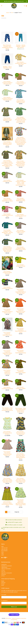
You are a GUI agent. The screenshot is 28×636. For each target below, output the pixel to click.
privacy (3, 575)
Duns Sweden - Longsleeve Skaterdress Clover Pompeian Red (20, 310)
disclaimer (3, 574)
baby (2, 552)
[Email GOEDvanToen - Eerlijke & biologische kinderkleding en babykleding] (2, 557)
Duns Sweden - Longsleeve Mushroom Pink (7, 215)
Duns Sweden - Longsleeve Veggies (20, 388)
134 (12, 12)
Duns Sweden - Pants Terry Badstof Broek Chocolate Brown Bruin (7, 409)
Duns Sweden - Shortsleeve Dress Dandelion (7, 433)
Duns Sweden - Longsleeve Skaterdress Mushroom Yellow (20, 330)
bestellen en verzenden (6, 565)
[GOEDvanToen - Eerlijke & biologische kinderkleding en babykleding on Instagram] (5, 557)
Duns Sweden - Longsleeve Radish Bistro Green (20, 231)
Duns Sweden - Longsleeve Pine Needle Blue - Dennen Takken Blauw (7, 231)
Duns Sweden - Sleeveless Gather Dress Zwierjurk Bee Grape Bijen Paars (7, 480)
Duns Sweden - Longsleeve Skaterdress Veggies (21, 371)
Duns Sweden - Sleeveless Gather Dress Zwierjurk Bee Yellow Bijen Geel (21, 480)
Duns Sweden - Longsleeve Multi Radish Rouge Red (20, 199)
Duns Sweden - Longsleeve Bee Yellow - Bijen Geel (20, 63)
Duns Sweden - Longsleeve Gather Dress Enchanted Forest (7, 143)
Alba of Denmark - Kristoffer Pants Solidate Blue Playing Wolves (7, 46)
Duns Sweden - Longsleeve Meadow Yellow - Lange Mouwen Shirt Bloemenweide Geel (21, 183)
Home (7, 12)
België (2, 581)
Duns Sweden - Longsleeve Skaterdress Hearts (7, 334)
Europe (2, 583)
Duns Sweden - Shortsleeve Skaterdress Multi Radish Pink (7, 453)
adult (2, 554)
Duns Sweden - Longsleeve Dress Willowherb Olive (7, 119)
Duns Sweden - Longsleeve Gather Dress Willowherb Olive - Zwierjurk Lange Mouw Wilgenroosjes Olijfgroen (7, 163)
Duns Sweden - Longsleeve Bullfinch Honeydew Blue (7, 83)
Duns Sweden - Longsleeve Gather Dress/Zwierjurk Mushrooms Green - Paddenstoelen (20, 163)
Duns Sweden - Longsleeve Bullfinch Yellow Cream (21, 83)
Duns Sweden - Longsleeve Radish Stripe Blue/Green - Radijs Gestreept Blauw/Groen (7, 249)
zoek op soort (4, 547)
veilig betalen (4, 567)
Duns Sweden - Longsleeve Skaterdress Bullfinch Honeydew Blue (20, 291)
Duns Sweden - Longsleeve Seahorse (7, 287)
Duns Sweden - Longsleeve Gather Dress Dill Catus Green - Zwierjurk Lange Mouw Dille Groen (20, 120)
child (2, 553)
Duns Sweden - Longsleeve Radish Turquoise (7, 272)
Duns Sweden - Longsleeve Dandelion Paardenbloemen (7, 98)
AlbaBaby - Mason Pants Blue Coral (7, 67)
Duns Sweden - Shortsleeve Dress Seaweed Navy (20, 433)
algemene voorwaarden (6, 572)
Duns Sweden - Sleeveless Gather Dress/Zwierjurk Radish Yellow (7, 503)
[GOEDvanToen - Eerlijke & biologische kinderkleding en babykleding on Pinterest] (6, 557)
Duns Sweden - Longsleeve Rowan (20, 265)
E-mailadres (4, 600)
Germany (3, 582)
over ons (3, 571)
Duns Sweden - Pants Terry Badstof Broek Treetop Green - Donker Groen (20, 410)
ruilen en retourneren (6, 568)
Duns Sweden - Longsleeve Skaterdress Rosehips (20, 351)
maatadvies (4, 564)
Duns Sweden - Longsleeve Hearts (7, 181)
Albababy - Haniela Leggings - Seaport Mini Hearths (20, 46)
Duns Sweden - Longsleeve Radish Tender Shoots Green (20, 248)
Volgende (17, 512)
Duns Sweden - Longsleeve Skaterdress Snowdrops (7, 372)
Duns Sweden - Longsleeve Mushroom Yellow (20, 216)
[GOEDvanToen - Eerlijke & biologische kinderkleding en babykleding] (14, 6)
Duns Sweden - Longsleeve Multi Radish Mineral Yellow (7, 200)
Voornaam (3, 594)
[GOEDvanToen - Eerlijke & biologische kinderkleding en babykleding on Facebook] (3, 557)
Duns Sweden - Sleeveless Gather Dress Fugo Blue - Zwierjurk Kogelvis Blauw (20, 456)
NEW (2, 546)
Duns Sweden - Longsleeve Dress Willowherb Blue (20, 101)
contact (3, 570)
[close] (26, 1)
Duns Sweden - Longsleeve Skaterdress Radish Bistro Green (7, 352)
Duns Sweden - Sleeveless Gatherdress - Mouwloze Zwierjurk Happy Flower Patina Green (21, 503)
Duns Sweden (4, 550)
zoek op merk (4, 549)
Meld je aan (14, 607)
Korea (2, 585)
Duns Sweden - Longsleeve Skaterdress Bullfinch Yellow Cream (7, 311)
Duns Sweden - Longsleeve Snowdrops (7, 388)
